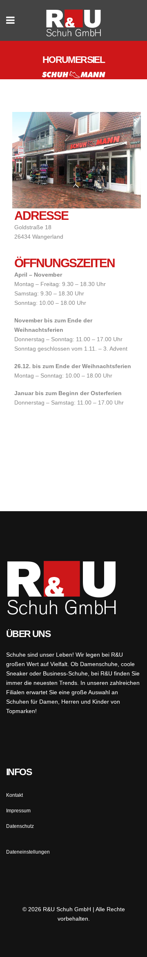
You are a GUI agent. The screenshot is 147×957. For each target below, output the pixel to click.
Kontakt (14, 795)
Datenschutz (20, 826)
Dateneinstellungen (28, 852)
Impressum (18, 811)
